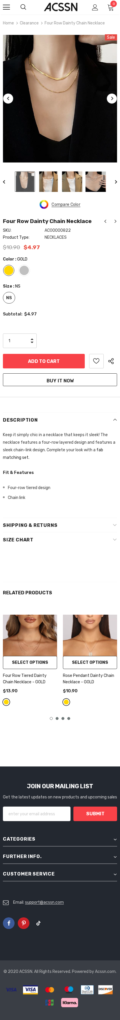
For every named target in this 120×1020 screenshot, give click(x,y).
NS (9, 297)
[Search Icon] (29, 7)
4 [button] (68, 718)
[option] (60, 98)
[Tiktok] (38, 923)
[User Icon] (95, 7)
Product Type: (16, 237)
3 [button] (62, 718)
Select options (30, 662)
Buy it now (60, 381)
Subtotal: (12, 314)
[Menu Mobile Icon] (6, 7)
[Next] (112, 98)
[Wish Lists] (96, 361)
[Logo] (60, 7)
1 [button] (51, 718)
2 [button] (57, 718)
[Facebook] (9, 923)
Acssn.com (105, 971)
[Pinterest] (23, 923)
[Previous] (8, 98)
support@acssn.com (44, 902)
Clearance (29, 23)
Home (8, 23)
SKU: (7, 230)
